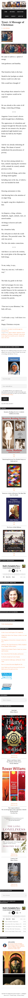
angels (10, 332)
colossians (15, 334)
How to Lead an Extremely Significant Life (11, 664)
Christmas (10, 334)
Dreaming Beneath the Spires (13, 993)
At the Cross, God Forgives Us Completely (12, 632)
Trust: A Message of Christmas (12, 23)
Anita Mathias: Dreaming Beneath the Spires (14, 4)
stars (2, 337)
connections (22, 334)
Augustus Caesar (20, 332)
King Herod (7, 336)
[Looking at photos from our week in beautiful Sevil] (14, 962)
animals (14, 332)
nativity (13, 336)
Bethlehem (4, 334)
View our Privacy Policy (7, 394)
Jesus (2, 336)
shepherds (21, 336)
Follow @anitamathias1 (7, 624)
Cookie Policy (13, 995)
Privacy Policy (20, 995)
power (16, 336)
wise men (6, 337)
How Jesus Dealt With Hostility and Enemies (12, 654)
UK (14, 456)
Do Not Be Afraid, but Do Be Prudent (10, 657)
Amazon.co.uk (14, 757)
